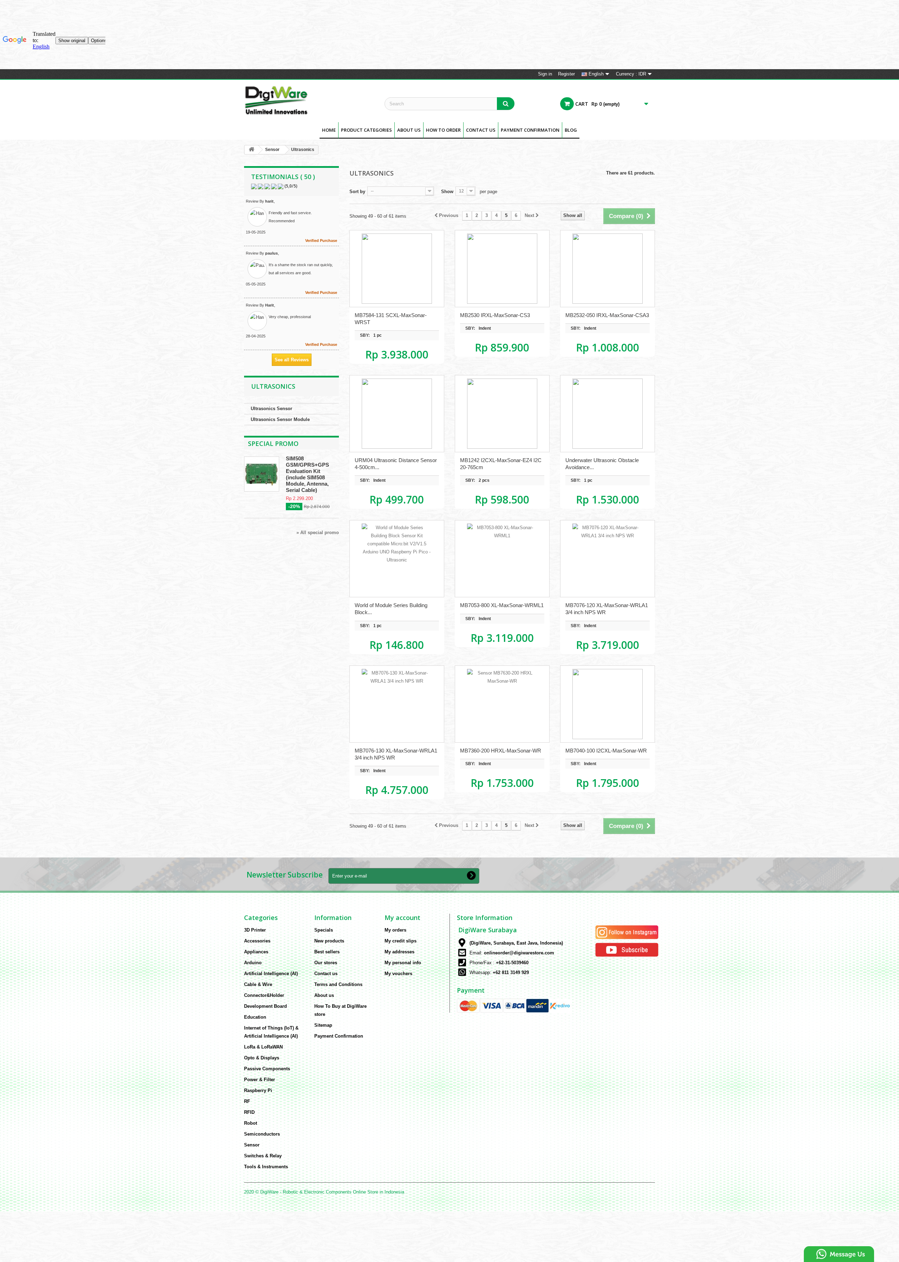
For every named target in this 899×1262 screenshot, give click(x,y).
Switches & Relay (263, 1155)
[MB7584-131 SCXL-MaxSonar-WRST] (397, 269)
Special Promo (273, 443)
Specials (323, 930)
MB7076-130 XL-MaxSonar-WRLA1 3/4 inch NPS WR (396, 754)
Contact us (325, 973)
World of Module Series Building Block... (391, 608)
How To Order (443, 130)
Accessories (257, 941)
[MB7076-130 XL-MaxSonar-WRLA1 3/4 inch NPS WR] (397, 704)
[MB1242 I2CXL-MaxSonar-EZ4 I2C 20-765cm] (502, 414)
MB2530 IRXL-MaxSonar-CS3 (495, 315)
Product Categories (366, 130)
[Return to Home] (251, 149)
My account (402, 917)
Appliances (256, 951)
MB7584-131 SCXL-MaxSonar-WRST (391, 318)
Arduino (253, 962)
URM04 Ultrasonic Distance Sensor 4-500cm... (396, 463)
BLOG (571, 130)
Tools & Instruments (266, 1166)
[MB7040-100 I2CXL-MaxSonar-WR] (607, 704)
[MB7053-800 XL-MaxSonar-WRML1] (502, 559)
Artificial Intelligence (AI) (271, 973)
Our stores (325, 962)
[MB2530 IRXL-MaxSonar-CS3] (502, 269)
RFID (249, 1112)
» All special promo (317, 532)
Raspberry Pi (258, 1090)
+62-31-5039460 (512, 962)
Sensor (272, 149)
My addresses (399, 951)
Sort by (357, 191)
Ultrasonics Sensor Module (280, 419)
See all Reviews (292, 359)
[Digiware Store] (309, 100)
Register (566, 74)
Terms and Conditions (338, 984)
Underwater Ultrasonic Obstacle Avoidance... (602, 463)
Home (329, 130)
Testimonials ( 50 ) (283, 176)
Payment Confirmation (530, 130)
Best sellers (327, 951)
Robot (250, 1123)
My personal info (403, 962)
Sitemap (323, 1025)
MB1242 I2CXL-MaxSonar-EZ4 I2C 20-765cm (501, 463)
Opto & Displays (261, 1057)
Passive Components (267, 1068)
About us (409, 130)
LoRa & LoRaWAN (263, 1047)
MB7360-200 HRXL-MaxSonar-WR (500, 751)
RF (247, 1101)
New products (329, 941)
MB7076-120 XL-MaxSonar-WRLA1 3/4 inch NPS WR (606, 608)
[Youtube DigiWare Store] (626, 949)
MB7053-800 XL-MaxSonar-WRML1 (502, 605)
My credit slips (400, 941)
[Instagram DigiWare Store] (626, 931)
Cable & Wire (258, 984)
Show (447, 191)
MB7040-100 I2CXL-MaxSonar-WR (606, 751)
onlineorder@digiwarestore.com (519, 952)
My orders (395, 930)
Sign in (545, 74)
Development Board (265, 1006)
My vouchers (398, 973)
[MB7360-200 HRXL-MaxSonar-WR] (502, 704)
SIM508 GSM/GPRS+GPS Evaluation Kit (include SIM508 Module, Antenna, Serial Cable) (307, 474)
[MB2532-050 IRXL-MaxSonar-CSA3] (607, 269)
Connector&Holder (264, 995)
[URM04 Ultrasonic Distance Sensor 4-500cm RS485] (397, 414)
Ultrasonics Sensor (271, 408)
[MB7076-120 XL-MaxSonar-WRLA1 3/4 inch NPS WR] (607, 559)
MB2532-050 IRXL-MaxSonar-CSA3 (607, 315)
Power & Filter (259, 1079)
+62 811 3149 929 (511, 972)
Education (255, 1017)
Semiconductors (262, 1134)
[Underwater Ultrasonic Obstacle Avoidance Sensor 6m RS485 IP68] (607, 414)
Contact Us (481, 130)
